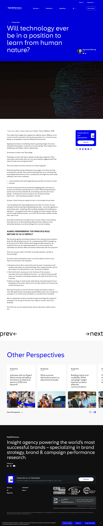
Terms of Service (74, 508)
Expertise (10, 493)
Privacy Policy (56, 508)
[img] (15, 8)
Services (9, 487)
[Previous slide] (90, 412)
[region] (51, 523)
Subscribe (86, 142)
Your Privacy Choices (65, 508)
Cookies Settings (92, 508)
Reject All (78, 523)
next (96, 334)
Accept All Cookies (90, 523)
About (24, 490)
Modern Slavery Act (83, 508)
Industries (25, 487)
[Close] (100, 523)
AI (7, 490)
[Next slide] (94, 412)
